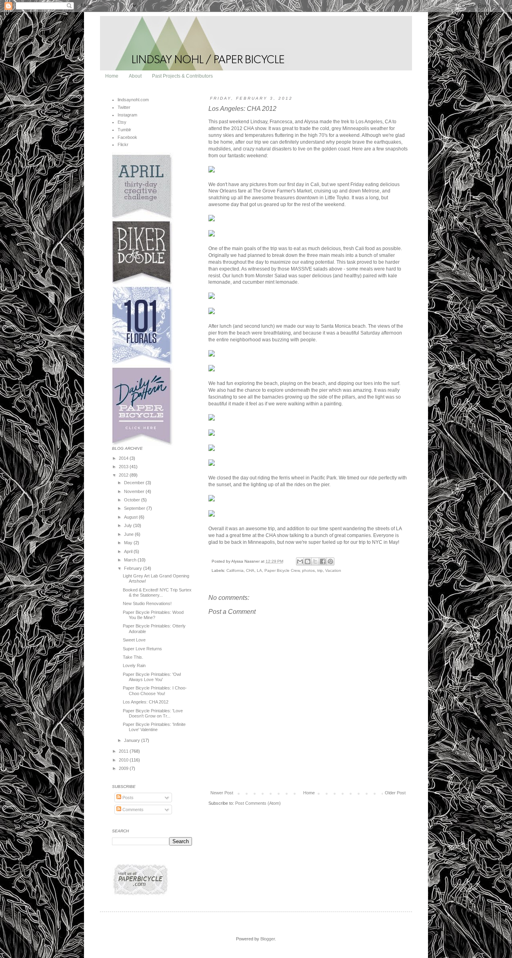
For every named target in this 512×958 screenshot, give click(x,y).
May (129, 542)
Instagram (127, 114)
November (135, 491)
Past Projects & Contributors (182, 76)
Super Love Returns (142, 648)
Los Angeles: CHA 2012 (145, 701)
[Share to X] (315, 561)
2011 (124, 751)
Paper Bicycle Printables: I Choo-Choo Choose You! (155, 690)
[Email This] (300, 561)
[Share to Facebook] (323, 561)
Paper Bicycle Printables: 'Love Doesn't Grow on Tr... (153, 713)
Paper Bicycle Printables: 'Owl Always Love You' (152, 677)
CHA (250, 570)
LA (259, 570)
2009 (124, 768)
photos (308, 570)
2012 (124, 475)
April (129, 551)
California (235, 570)
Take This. (133, 657)
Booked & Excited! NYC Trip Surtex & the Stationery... (157, 592)
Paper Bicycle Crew (282, 570)
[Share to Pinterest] (330, 561)
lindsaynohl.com (133, 99)
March (131, 559)
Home (111, 76)
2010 (124, 760)
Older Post (395, 792)
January (132, 740)
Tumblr (124, 129)
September (135, 508)
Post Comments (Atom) (258, 803)
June (129, 534)
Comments (132, 809)
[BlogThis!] (308, 561)
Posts (127, 797)
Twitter (124, 107)
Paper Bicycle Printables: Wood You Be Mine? (153, 615)
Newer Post (221, 792)
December (135, 482)
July (128, 525)
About (135, 76)
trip (320, 570)
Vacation (333, 570)
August (131, 517)
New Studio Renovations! (147, 603)
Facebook (127, 137)
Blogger (267, 938)
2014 (124, 458)
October (132, 499)
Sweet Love (134, 639)
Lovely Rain (134, 665)
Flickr (123, 144)
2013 (124, 466)
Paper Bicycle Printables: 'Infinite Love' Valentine (154, 727)
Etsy (122, 122)
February (133, 568)
